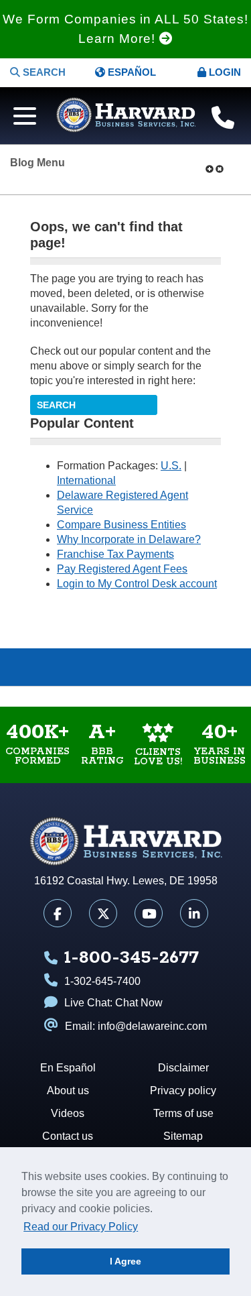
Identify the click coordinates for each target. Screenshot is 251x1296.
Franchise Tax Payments (115, 554)
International (86, 480)
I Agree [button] (125, 1261)
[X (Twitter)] (103, 913)
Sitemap (183, 1136)
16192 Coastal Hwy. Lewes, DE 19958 (126, 880)
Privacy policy (183, 1090)
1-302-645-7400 (102, 981)
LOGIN (223, 72)
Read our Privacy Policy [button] (80, 1226)
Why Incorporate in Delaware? (129, 539)
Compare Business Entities (121, 524)
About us (68, 1090)
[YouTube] (149, 913)
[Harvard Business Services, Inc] (126, 115)
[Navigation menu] (21, 114)
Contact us (67, 1136)
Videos (94, 667)
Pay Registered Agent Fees (122, 569)
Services (220, 667)
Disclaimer (183, 1067)
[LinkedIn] (194, 913)
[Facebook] (58, 913)
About (31, 667)
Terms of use (183, 1113)
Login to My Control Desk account (137, 583)
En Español (68, 1067)
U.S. (171, 465)
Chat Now (139, 1002)
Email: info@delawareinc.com (136, 1026)
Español (130, 72)
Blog (157, 667)
